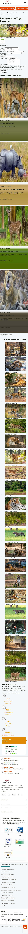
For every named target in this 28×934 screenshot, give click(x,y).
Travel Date (3, 54)
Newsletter (5, 800)
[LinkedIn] (19, 795)
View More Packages (6, 334)
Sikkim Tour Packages (7, 892)
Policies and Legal (6, 812)
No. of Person (4, 58)
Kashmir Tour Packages (7, 874)
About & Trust (5, 804)
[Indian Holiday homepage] (7, 781)
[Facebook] (12, 795)
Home (2, 12)
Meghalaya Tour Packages (8, 903)
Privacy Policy (13, 66)
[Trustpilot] (2, 795)
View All (3, 905)
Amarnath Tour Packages (7, 885)
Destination (3, 53)
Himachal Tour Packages (7, 877)
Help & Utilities (5, 808)
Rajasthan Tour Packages (7, 8)
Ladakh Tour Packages (7, 895)
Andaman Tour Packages (7, 900)
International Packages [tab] (17, 864)
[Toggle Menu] (25, 2)
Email (2, 50)
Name (2, 48)
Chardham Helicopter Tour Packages (11, 890)
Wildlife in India (8, 12)
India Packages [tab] (5, 864)
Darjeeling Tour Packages (8, 898)
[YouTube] (22, 795)
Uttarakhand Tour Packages (8, 879)
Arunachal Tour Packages (8, 882)
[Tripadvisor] (5, 795)
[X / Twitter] (15, 795)
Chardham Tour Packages (8, 887)
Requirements (4, 64)
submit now (3, 70)
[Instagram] (9, 795)
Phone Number (4, 51)
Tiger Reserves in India (18, 12)
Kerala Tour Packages (7, 872)
